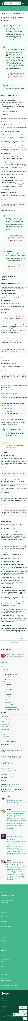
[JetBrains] (3, 814)
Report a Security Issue (6, 924)
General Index (5, 724)
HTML (11, 784)
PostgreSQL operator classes (15, 498)
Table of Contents (17, 756)
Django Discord (4, 940)
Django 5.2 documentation (8, 734)
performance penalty (11, 446)
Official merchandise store (7, 982)
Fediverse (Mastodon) (6, 959)
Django (2, 3)
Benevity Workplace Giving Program (9, 985)
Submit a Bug (4, 921)
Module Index (7, 756)
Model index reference (7, 638)
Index (2, 756)
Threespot (4, 1006)
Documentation (6, 8)
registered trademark (15, 1016)
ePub (17, 784)
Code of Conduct (5, 902)
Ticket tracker (4, 774)
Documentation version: (19, 1014)
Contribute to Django (5, 919)
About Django (4, 892)
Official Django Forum (6, 768)
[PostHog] (3, 864)
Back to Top (14, 642)
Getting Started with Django (7, 895)
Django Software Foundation (7, 900)
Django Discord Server (6, 762)
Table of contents (6, 721)
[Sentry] (3, 800)
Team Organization (5, 897)
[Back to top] (25, 1018)
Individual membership (6, 926)
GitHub (2, 954)
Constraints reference (7, 666)
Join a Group (4, 916)
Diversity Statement (5, 905)
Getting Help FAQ (5, 937)
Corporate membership (6, 980)
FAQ (2, 748)
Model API (22, 638)
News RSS (3, 966)
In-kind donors (5, 1000)
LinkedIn (3, 964)
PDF (15, 784)
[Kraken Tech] (3, 838)
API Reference (7, 736)
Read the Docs (9, 786)
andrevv (4, 1011)
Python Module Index (7, 726)
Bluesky (2, 961)
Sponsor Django (4, 978)
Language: (22, 1011)
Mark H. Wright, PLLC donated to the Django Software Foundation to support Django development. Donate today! (16, 656)
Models (7, 738)
